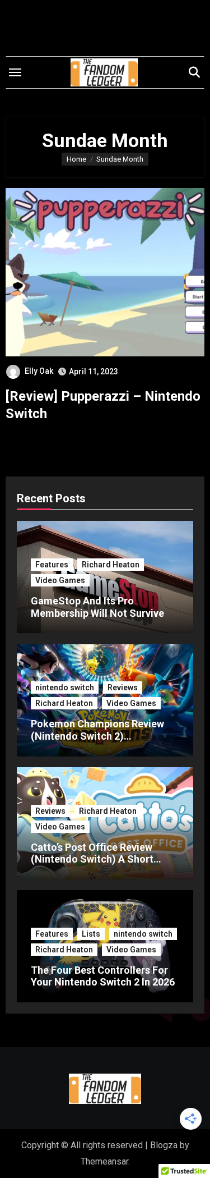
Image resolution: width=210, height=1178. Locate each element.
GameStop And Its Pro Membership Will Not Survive (97, 607)
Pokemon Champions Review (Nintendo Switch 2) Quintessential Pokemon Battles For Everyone (97, 742)
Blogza (164, 1145)
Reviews (123, 687)
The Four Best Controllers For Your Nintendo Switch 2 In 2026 (103, 976)
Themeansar (104, 1161)
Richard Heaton (110, 564)
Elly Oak (39, 370)
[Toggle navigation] (15, 72)
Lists (91, 933)
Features (51, 564)
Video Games (60, 580)
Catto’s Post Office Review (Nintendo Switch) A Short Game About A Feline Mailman (100, 859)
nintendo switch (64, 687)
